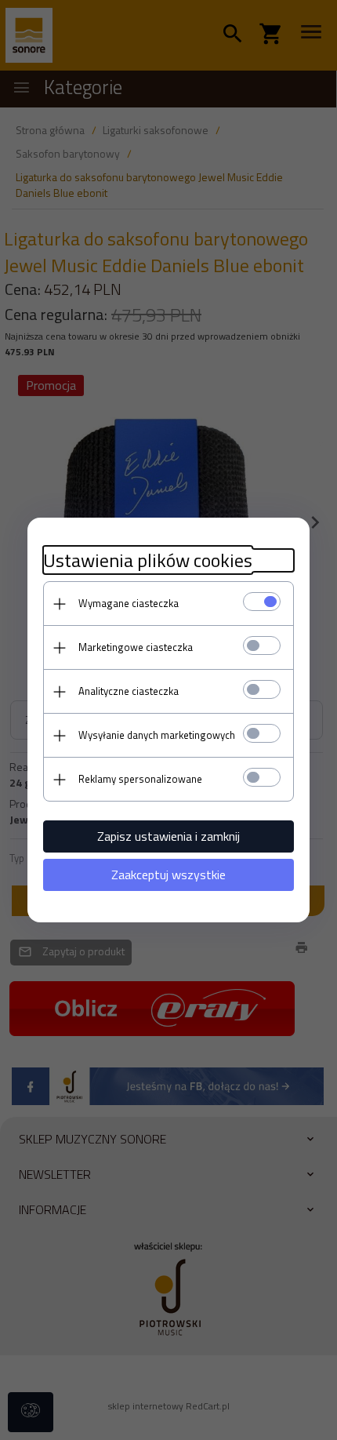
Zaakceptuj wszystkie (168, 874)
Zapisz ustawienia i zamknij (168, 836)
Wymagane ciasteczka (128, 603)
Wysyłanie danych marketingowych (156, 735)
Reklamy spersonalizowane (140, 779)
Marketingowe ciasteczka (135, 647)
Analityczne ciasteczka (128, 691)
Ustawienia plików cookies (147, 560)
